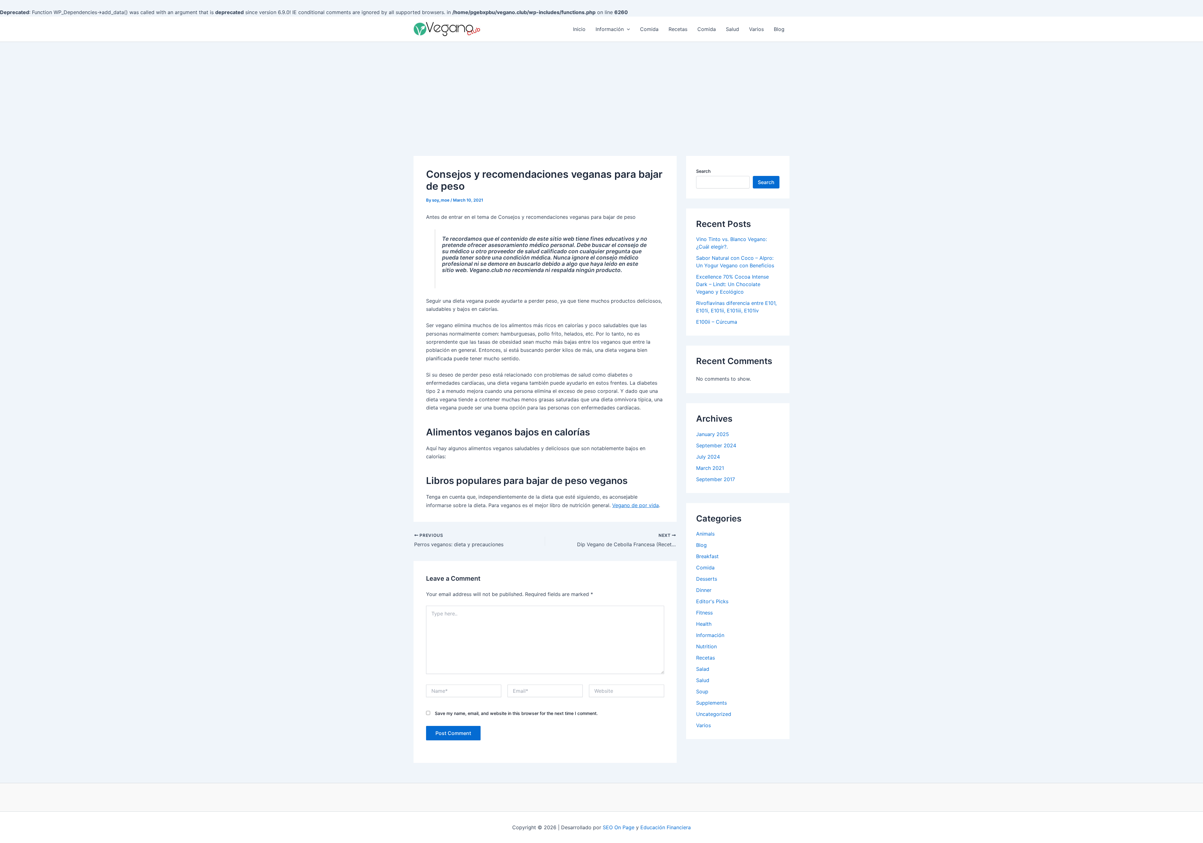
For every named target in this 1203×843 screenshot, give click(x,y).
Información (610, 29)
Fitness (704, 612)
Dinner (703, 590)
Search (703, 171)
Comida (649, 29)
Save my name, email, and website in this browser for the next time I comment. (516, 713)
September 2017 (715, 479)
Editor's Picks (712, 601)
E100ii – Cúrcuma (716, 322)
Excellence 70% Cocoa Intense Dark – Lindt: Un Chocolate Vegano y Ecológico (732, 284)
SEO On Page (618, 827)
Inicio (579, 29)
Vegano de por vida (635, 505)
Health (703, 624)
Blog (779, 29)
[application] (627, 29)
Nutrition (706, 646)
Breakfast (707, 556)
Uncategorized (713, 714)
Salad (702, 669)
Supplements (711, 703)
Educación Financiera (665, 827)
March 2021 (710, 468)
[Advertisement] (601, 89)
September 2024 (716, 445)
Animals (705, 534)
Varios (756, 29)
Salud (732, 29)
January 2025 (712, 434)
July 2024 (708, 457)
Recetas (678, 29)
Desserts (706, 579)
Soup (702, 691)
